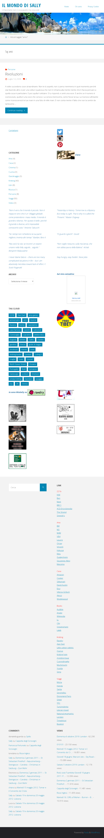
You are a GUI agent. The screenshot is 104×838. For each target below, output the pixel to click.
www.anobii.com (76, 300)
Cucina (11, 172)
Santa (59, 689)
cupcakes (27, 334)
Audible (60, 609)
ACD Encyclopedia (64, 508)
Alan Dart (21, 315)
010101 (60, 744)
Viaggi (11, 198)
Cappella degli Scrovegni (26, 741)
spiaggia (39, 379)
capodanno (32, 325)
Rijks (59, 553)
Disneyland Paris (64, 696)
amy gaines (33, 315)
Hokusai (60, 550)
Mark (59, 501)
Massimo (61, 564)
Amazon (60, 574)
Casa (11, 163)
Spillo (28, 736)
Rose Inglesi (25, 753)
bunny (22, 325)
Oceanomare (62, 626)
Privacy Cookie (93, 6)
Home (66, 6)
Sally (10, 741)
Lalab (59, 630)
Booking (60, 724)
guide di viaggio (35, 344)
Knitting (12, 180)
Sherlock (35, 374)
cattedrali (37, 330)
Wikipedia (61, 616)
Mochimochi (62, 665)
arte (25, 320)
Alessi (59, 595)
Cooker (60, 578)
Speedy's (28, 379)
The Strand (61, 512)
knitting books (15, 354)
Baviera (13, 325)
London (28, 354)
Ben (58, 498)
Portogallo (14, 369)
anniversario (15, 320)
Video (11, 203)
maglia (12, 359)
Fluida (86, 832)
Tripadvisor (61, 720)
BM (58, 526)
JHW (58, 494)
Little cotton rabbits (65, 647)
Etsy (58, 588)
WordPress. (95, 832)
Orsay (59, 543)
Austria (33, 320)
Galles (31, 339)
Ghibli (59, 699)
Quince (60, 651)
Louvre (60, 540)
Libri (10, 185)
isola (32, 349)
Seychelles (61, 692)
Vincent (60, 547)
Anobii (59, 613)
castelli (27, 330)
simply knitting (15, 379)
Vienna (25, 384)
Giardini (41, 339)
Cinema (12, 167)
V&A (58, 536)
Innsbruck (14, 349)
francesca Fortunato (17, 745)
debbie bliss (39, 334)
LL (58, 620)
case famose (15, 330)
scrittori (25, 374)
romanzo (33, 369)
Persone (11, 69)
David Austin (62, 585)
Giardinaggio (14, 176)
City (58, 623)
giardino (13, 344)
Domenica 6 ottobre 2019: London (72, 736)
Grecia (22, 344)
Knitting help (62, 654)
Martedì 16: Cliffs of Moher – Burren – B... (75, 797)
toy (11, 384)
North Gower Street (18, 364)
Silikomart (61, 581)
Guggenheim (62, 557)
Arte (10, 158)
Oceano (32, 364)
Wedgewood (62, 599)
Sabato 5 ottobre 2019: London (70, 764)
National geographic (65, 713)
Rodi (23, 369)
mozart (30, 359)
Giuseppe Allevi (63, 560)
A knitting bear (63, 658)
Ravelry (60, 640)
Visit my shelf (76, 298)
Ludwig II (38, 354)
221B (12, 315)
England (13, 339)
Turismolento (62, 706)
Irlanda (24, 349)
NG (58, 529)
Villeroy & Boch (63, 592)
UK (17, 384)
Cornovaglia (14, 334)
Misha (59, 682)
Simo (59, 672)
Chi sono (78, 6)
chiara (11, 787)
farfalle (22, 339)
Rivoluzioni (14, 74)
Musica (12, 189)
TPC (58, 703)
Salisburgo (14, 374)
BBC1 (59, 505)
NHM (59, 533)
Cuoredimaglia (63, 661)
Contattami (13, 130)
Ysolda (60, 668)
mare (21, 359)
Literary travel (63, 710)
